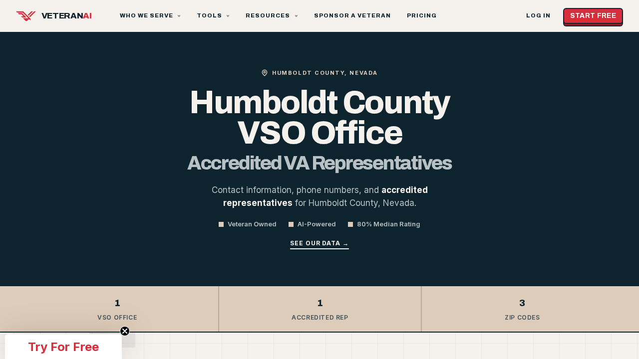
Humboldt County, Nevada (324, 72)
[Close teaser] (125, 331)
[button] (63, 346)
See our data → (319, 243)
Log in (538, 15)
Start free (593, 15)
